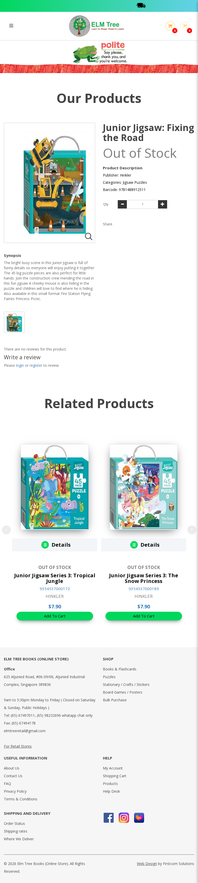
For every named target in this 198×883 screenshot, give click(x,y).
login (20, 365)
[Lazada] (139, 818)
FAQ (7, 783)
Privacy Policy (15, 791)
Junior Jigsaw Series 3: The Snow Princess (143, 578)
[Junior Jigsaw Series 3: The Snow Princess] (143, 487)
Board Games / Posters (122, 692)
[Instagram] (124, 818)
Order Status (14, 823)
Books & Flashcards (119, 669)
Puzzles (109, 676)
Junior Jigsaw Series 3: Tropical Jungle (54, 578)
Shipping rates (15, 831)
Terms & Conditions (20, 799)
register (36, 365)
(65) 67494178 (24, 723)
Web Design (147, 863)
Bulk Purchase (115, 699)
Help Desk (111, 791)
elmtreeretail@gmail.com (25, 730)
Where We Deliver (19, 838)
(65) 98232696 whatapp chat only (65, 715)
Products (110, 783)
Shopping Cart (114, 775)
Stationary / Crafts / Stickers (126, 684)
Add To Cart (54, 615)
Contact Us (13, 775)
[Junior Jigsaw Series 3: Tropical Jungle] (54, 487)
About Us (11, 768)
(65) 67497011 (23, 715)
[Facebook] (108, 818)
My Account (113, 768)
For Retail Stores (18, 746)
